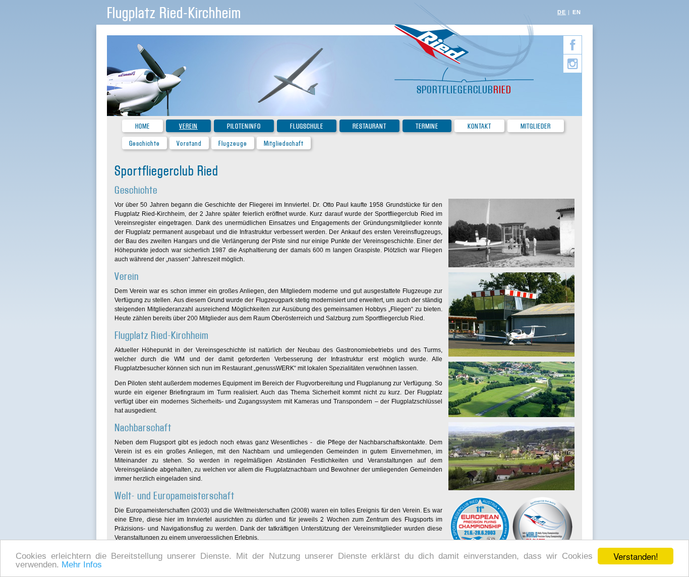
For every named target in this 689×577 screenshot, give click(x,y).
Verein (188, 126)
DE (561, 12)
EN (576, 12)
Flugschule (306, 126)
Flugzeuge (232, 143)
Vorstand (189, 143)
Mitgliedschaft (284, 143)
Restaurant (369, 126)
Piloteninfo (244, 126)
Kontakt (479, 126)
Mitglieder (536, 126)
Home (142, 126)
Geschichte (144, 143)
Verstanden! (635, 556)
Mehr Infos (82, 564)
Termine (427, 126)
